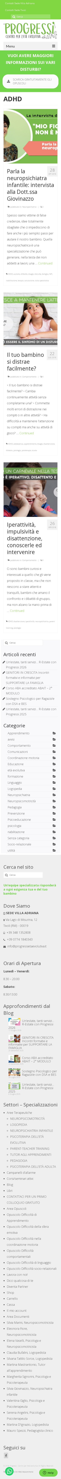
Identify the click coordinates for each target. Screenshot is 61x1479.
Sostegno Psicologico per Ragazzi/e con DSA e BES (39, 1072)
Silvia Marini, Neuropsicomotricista (30, 1322)
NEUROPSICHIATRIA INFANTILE (31, 1131)
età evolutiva (16, 770)
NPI (50, 274)
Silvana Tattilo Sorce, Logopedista (29, 1358)
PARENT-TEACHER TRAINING (29, 1149)
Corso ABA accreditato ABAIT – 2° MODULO (37, 1059)
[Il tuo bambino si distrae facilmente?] (30, 319)
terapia (21, 280)
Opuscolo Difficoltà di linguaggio (29, 1262)
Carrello (12, 1298)
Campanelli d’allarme (21, 1173)
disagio (31, 274)
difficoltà (24, 274)
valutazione (29, 280)
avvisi (11, 739)
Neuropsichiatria (29, 206)
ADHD (10, 274)
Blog (10, 1185)
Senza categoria (18, 838)
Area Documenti (18, 1316)
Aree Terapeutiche (19, 1113)
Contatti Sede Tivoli (15, 10)
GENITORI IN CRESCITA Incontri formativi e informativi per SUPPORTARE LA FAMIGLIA (27, 677)
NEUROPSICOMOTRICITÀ (27, 1119)
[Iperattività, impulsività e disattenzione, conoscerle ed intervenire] (30, 489)
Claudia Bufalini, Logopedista (26, 1352)
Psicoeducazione (19, 819)
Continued (45, 263)
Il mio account (16, 1310)
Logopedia (15, 789)
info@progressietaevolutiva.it (26, 946)
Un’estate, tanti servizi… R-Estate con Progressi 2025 (31, 1087)
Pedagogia (15, 807)
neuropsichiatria (41, 621)
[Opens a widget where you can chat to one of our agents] (48, 1473)
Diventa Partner (17, 1286)
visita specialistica (42, 280)
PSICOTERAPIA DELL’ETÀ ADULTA (33, 1167)
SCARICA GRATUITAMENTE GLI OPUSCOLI (32, 81)
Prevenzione (16, 813)
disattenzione (49, 444)
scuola (34, 450)
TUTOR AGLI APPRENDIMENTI (30, 1155)
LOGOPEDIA (18, 1125)
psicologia (17, 450)
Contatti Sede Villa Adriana (20, 3)
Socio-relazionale (19, 844)
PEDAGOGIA (18, 1161)
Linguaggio (15, 782)
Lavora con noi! (17, 1274)
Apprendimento (18, 733)
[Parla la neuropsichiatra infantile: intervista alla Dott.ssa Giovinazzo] (30, 136)
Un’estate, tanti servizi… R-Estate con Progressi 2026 (31, 1024)
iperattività (29, 621)
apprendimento (30, 444)
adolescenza (18, 444)
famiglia (45, 274)
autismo (17, 274)
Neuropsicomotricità (22, 801)
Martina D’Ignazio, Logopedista (28, 1424)
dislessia (9, 450)
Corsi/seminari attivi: (20, 1179)
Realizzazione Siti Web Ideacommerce (18, 1472)
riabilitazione (11, 280)
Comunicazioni (18, 752)
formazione (15, 776)
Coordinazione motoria (23, 758)
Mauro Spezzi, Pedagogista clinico (30, 1430)
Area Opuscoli (16, 1209)
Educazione (16, 764)
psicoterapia (26, 450)
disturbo (38, 274)
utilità (11, 850)
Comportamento (29, 376)
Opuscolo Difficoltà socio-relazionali (31, 1268)
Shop (10, 1292)
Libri (9, 1191)
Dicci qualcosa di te (20, 1280)
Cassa (11, 1304)
